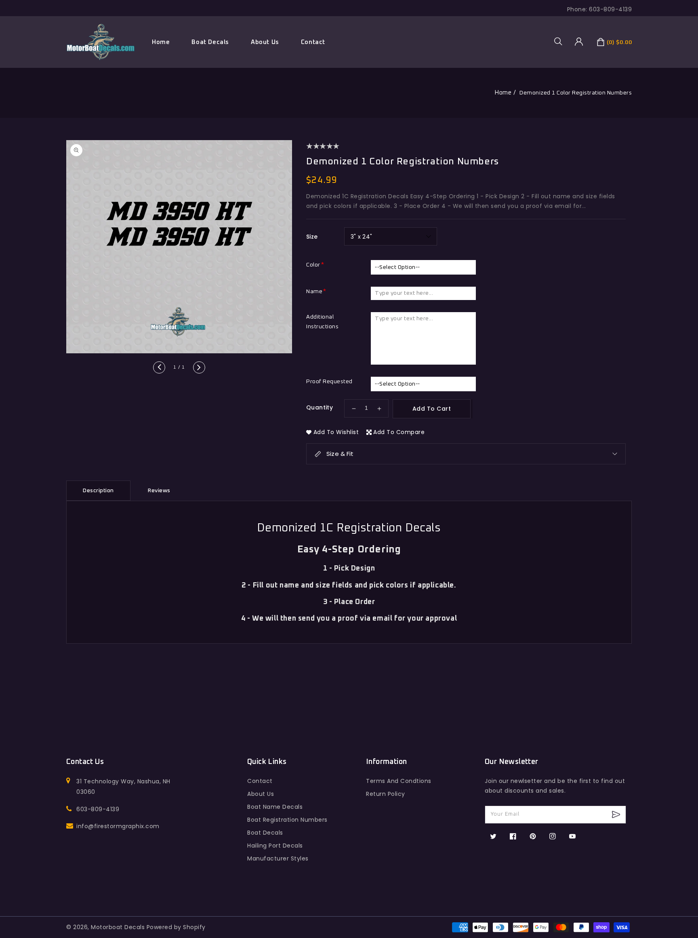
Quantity (319, 407)
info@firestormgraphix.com (118, 826)
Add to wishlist (336, 432)
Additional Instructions (322, 321)
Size (312, 237)
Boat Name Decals (275, 807)
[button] (561, 41)
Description (98, 490)
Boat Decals (210, 42)
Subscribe (617, 815)
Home (502, 93)
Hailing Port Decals (275, 845)
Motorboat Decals (118, 927)
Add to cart (431, 409)
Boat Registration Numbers (287, 820)
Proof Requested (329, 381)
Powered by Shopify (176, 927)
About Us (260, 794)
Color (313, 265)
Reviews (159, 490)
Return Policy (385, 794)
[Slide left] (159, 367)
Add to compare (399, 432)
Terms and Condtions (398, 781)
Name (314, 291)
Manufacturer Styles (278, 858)
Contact (260, 781)
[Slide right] (199, 367)
